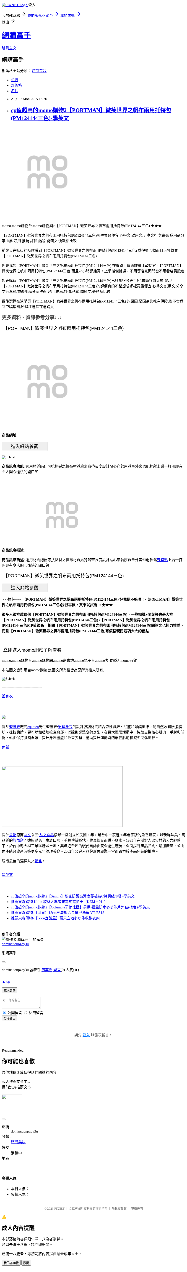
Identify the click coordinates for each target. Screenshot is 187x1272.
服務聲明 (137, 1208)
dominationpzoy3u (15, 944)
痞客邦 (47, 970)
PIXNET (59, 1208)
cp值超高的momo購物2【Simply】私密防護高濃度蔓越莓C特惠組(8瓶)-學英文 (73, 896)
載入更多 (10, 990)
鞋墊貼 (162, 560)
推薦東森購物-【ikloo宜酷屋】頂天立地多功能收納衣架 (55, 918)
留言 (57, 970)
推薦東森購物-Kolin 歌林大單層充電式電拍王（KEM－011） (59, 902)
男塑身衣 (65, 727)
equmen (33, 727)
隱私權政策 (119, 1208)
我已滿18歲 (11, 1263)
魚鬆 (5, 747)
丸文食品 (46, 835)
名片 (14, 91)
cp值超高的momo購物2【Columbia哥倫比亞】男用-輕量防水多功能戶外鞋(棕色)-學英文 (80, 907)
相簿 (14, 80)
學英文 (7, 875)
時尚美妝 (39, 71)
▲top (6, 981)
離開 (26, 1263)
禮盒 (38, 861)
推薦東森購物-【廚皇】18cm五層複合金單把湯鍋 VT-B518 (57, 913)
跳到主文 (9, 48)
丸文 (27, 835)
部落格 (16, 85)
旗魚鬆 (18, 840)
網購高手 (16, 35)
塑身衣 (7, 696)
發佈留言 (10, 1018)
